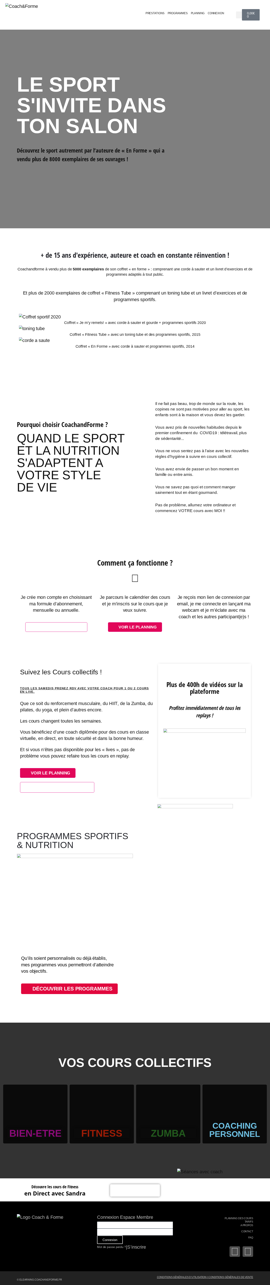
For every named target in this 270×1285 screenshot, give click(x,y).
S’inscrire (136, 1247)
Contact (247, 1231)
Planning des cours (239, 1218)
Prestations (155, 13)
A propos (246, 1225)
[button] (239, 14)
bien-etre (35, 1133)
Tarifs (249, 1221)
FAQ (250, 1237)
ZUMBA (168, 1133)
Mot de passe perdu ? (111, 1247)
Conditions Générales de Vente (230, 1277)
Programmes (178, 13)
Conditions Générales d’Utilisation (182, 1277)
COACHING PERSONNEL (234, 1130)
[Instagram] (248, 1251)
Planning (198, 13)
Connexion (216, 13)
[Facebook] (235, 1251)
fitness (101, 1133)
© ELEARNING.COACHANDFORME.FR (39, 1279)
